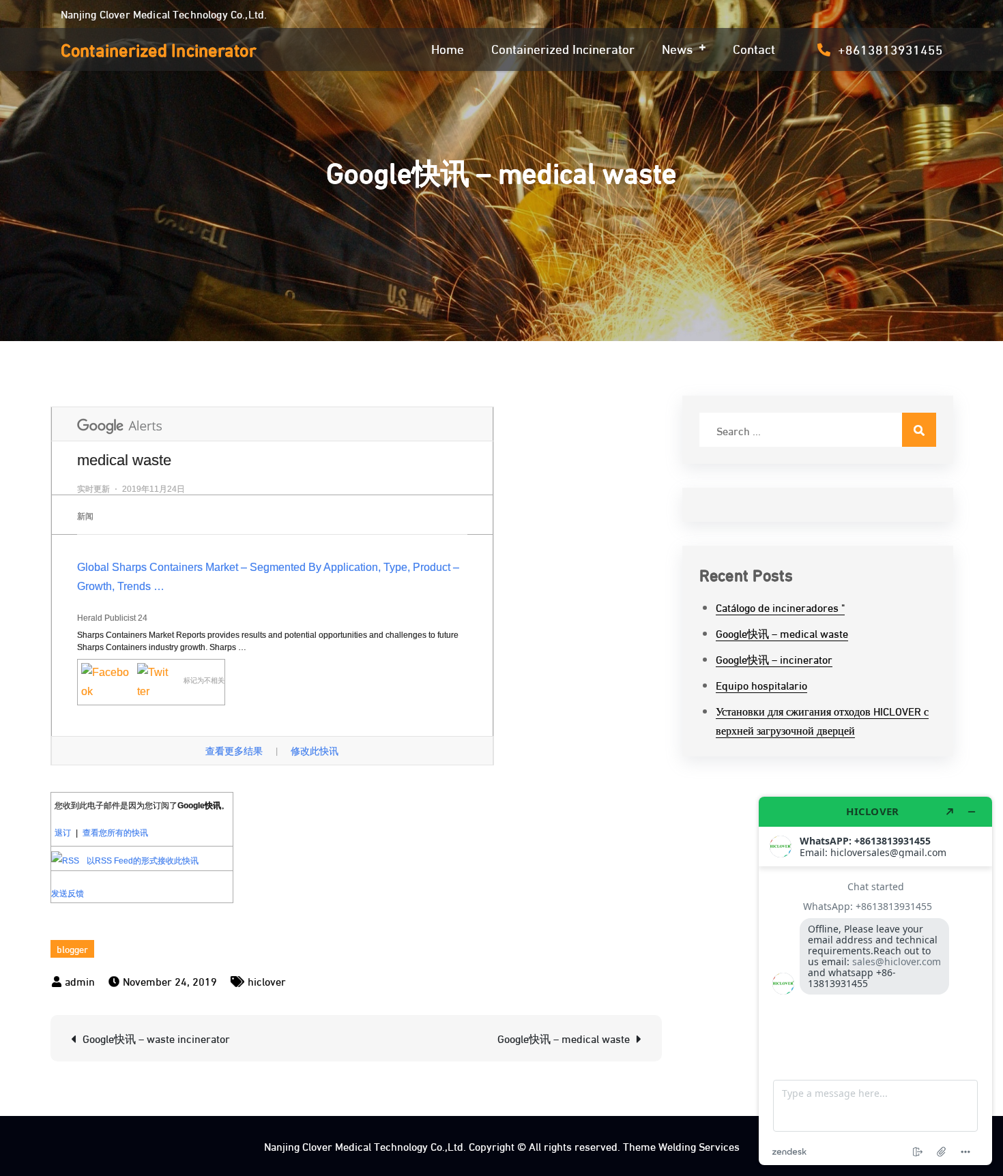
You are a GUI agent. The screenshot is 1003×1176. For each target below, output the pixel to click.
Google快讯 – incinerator (774, 658)
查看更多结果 (235, 751)
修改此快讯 (314, 751)
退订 (63, 833)
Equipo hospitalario (761, 684)
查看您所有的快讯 (115, 833)
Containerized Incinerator (159, 48)
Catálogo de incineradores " (780, 607)
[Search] (919, 430)
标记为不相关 (204, 679)
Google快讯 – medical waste (563, 1038)
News (677, 47)
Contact (754, 47)
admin (80, 980)
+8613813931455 (890, 48)
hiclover (267, 980)
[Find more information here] (875, 981)
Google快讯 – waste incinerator (156, 1038)
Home (447, 47)
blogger (72, 948)
